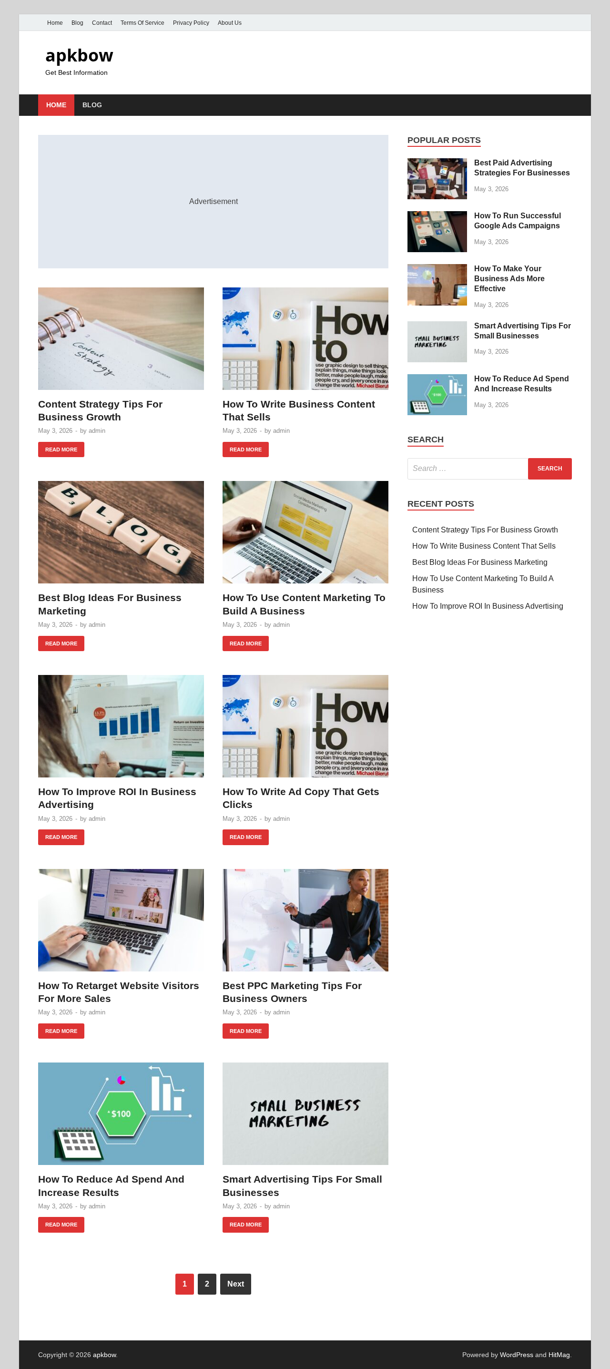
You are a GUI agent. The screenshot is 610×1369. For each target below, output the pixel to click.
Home (55, 23)
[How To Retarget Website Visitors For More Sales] (121, 920)
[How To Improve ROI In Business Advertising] (121, 726)
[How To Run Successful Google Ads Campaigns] (437, 217)
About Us (230, 23)
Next (235, 1284)
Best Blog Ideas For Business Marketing (480, 562)
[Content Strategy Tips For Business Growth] (121, 338)
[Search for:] (489, 469)
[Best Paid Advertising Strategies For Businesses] (437, 164)
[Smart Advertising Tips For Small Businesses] (305, 1114)
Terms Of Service (142, 23)
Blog (77, 23)
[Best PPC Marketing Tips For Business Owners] (305, 920)
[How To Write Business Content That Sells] (305, 338)
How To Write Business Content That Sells (484, 546)
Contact (102, 23)
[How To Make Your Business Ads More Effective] (437, 270)
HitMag (559, 1355)
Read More (57, 447)
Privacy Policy (191, 23)
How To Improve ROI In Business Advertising (487, 606)
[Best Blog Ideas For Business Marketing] (121, 532)
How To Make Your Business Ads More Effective (509, 279)
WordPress (516, 1355)
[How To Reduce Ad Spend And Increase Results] (121, 1114)
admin (97, 430)
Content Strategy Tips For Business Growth (485, 530)
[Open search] (567, 105)
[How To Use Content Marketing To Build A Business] (305, 532)
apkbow (79, 55)
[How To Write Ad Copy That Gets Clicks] (305, 726)
